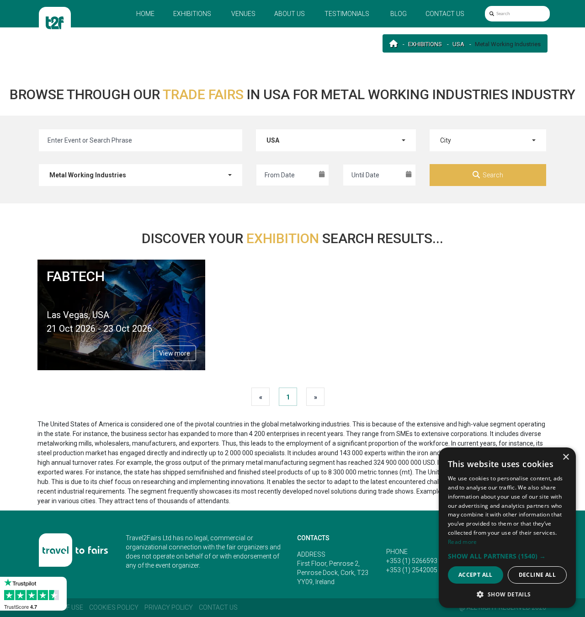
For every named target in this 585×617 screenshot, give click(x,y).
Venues (243, 13)
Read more (462, 542)
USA (458, 44)
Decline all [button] (537, 575)
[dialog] (507, 527)
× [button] (565, 457)
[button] (507, 556)
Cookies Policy (113, 607)
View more (174, 353)
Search (493, 175)
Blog (398, 13)
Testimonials (346, 13)
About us (289, 13)
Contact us (444, 13)
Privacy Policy (168, 607)
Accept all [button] (475, 575)
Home (145, 13)
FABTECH (76, 276)
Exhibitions (192, 13)
